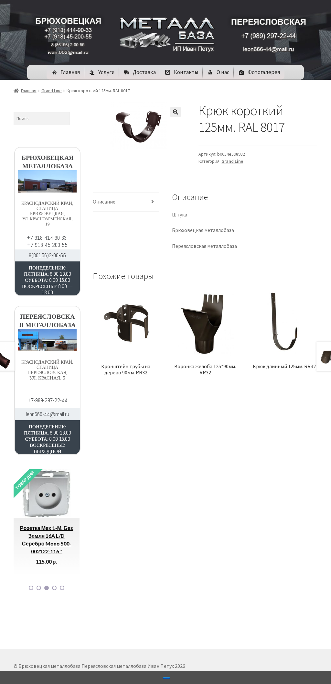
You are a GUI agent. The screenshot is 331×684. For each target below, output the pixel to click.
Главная (28, 91)
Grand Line (51, 91)
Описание (104, 201)
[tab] (126, 202)
